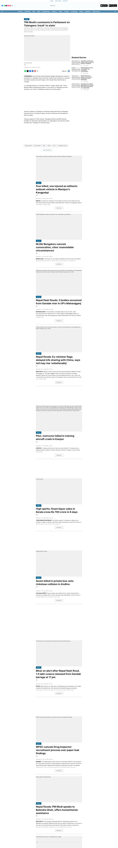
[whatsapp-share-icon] (25, 71)
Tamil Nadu (27, 11)
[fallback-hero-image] (76, 62)
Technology (74, 11)
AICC (54, 145)
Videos (81, 11)
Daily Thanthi (58, 0)
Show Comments (47, 150)
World (38, 11)
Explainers (88, 11)
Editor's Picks (96, 11)
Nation (49, 145)
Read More (59, 208)
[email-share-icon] (35, 71)
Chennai (20, 11)
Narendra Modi (28, 145)
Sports (60, 11)
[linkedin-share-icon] (33, 71)
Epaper (52, 0)
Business (54, 11)
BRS (44, 145)
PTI (25, 65)
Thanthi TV (65, 0)
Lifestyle (66, 11)
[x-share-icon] (28, 71)
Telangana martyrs (62, 145)
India (33, 11)
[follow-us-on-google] (68, 71)
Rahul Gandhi (38, 145)
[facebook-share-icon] (30, 71)
